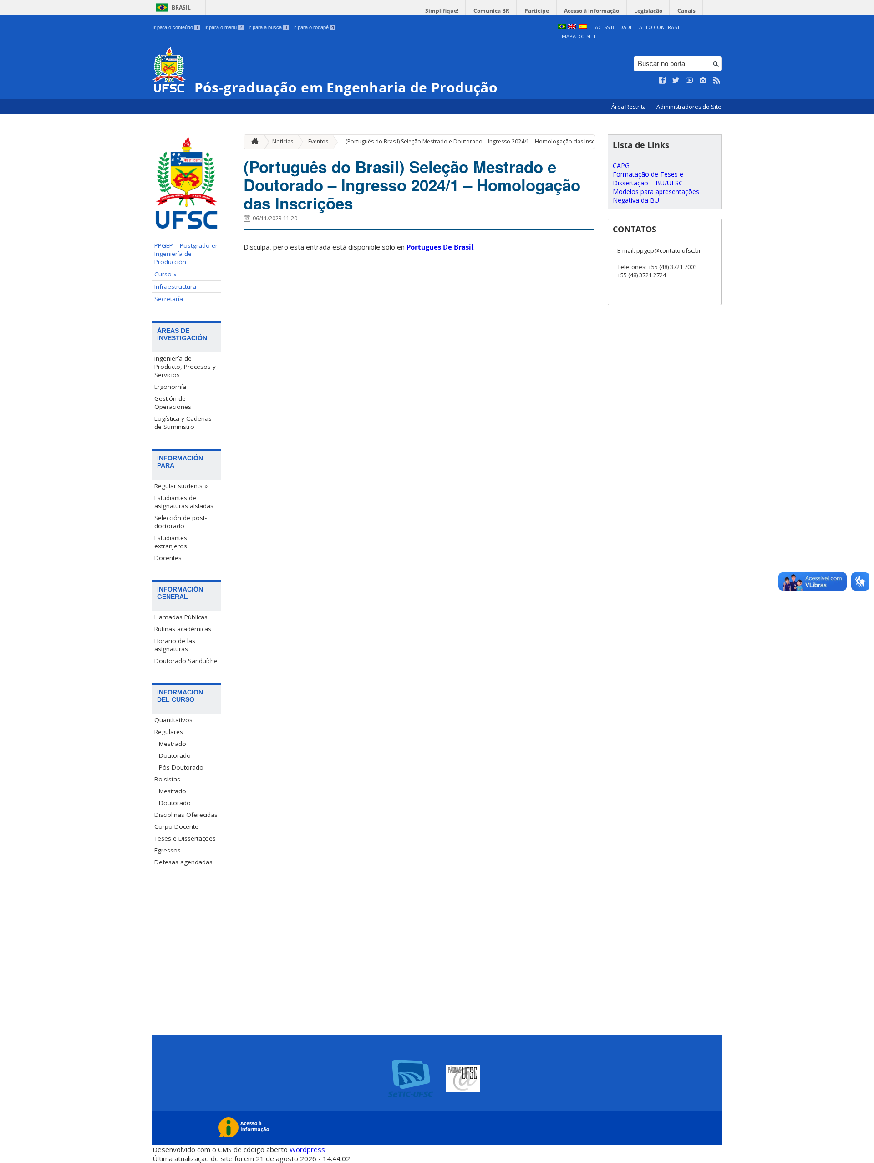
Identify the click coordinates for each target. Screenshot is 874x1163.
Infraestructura (175, 286)
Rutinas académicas (182, 629)
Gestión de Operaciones (172, 402)
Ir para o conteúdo (175, 27)
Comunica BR (491, 11)
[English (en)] (572, 27)
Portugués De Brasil (440, 246)
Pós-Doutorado (181, 767)
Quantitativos (173, 720)
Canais (686, 11)
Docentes (168, 558)
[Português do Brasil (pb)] (562, 27)
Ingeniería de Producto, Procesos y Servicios (185, 366)
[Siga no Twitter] (676, 80)
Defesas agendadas (183, 862)
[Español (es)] (583, 27)
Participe (536, 11)
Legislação (648, 11)
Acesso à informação (591, 11)
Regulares (168, 732)
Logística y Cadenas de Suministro (183, 422)
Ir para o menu (223, 27)
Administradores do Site (689, 107)
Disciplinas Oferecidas (186, 815)
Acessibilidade (614, 27)
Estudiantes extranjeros (170, 542)
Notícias (282, 141)
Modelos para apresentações (656, 191)
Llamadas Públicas (181, 617)
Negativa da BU (636, 200)
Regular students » (181, 486)
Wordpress (307, 1149)
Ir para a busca (267, 27)
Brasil (181, 7)
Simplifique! (441, 11)
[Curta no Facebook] (662, 80)
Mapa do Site (579, 36)
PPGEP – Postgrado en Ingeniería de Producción (186, 253)
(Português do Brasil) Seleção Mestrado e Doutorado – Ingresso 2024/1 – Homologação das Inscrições (478, 141)
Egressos (167, 850)
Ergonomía (170, 387)
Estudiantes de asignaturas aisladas (183, 502)
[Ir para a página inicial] (252, 142)
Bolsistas (167, 779)
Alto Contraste (661, 27)
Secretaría (168, 299)
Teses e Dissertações (185, 838)
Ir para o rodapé (313, 27)
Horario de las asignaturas (174, 645)
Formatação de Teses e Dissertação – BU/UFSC (648, 178)
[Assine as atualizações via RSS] (717, 80)
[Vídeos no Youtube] (689, 80)
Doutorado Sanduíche (186, 661)
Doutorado (175, 755)
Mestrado (172, 744)
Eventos (318, 141)
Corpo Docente (176, 826)
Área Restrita (629, 107)
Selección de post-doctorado (180, 522)
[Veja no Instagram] (703, 80)
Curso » (165, 274)
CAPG (621, 165)
